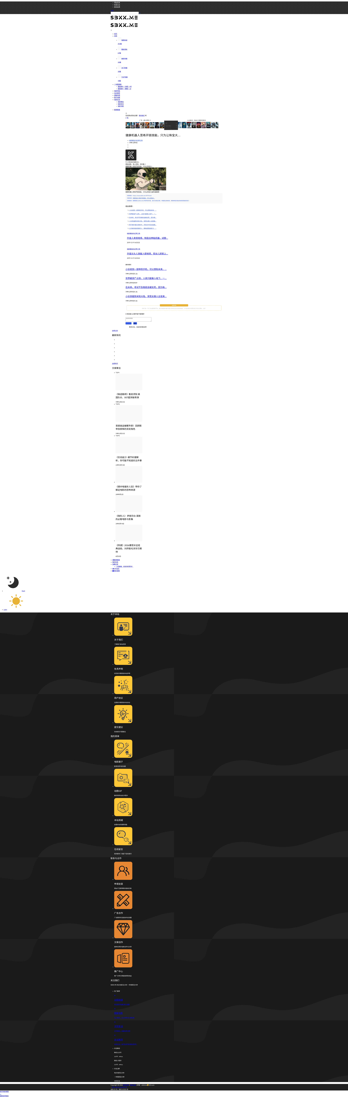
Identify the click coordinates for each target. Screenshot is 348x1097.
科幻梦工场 (139, 140)
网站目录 (117, 2)
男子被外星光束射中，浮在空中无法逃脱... (142, 224)
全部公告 (115, 330)
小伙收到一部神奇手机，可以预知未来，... (142, 210)
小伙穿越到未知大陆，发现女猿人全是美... (142, 221)
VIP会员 (116, 568)
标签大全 (117, 4)
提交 (135, 323)
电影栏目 (117, 99)
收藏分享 (115, 564)
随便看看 (126, 1085)
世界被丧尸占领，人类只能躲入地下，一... (142, 214)
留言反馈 (117, 7)
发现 (115, 36)
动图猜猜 (118, 84)
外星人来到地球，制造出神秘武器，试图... (147, 238)
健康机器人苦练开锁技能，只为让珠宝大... (144, 198)
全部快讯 (115, 363)
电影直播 (117, 571)
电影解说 (132, 140)
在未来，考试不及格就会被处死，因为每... (142, 217)
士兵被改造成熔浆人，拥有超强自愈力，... (142, 228)
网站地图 (133, 1085)
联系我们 (142, 115)
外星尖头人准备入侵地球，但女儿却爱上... (147, 253)
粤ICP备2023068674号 (119, 1087)
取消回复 (128, 323)
